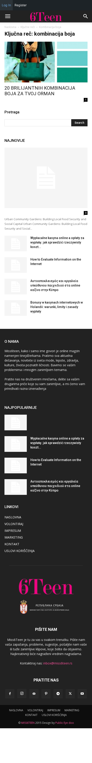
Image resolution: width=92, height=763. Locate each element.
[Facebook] (9, 693)
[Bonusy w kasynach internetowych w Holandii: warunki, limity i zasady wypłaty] (15, 308)
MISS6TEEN (28, 723)
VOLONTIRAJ (13, 524)
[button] (7, 16)
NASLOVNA (12, 517)
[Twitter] (70, 693)
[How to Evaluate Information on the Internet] (15, 265)
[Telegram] (58, 693)
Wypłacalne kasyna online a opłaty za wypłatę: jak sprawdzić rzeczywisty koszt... (57, 242)
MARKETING (13, 537)
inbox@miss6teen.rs (57, 663)
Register (21, 5)
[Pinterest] (46, 693)
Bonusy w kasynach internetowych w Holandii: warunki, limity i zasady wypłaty (56, 307)
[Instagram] (21, 693)
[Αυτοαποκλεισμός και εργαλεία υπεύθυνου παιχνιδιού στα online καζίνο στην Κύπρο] (15, 286)
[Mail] (33, 693)
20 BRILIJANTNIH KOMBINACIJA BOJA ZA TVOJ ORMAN (39, 90)
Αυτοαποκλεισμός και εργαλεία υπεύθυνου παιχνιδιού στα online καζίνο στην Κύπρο (55, 285)
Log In (6, 5)
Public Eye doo (64, 723)
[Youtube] (82, 693)
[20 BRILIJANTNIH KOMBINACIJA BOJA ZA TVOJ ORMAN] (46, 62)
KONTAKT (11, 544)
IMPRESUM (12, 530)
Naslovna (10, 27)
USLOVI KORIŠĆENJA (19, 551)
